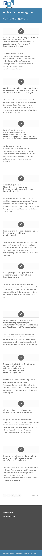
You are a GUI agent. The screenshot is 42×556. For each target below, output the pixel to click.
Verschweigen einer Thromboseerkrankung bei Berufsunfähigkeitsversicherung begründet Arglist (18, 188)
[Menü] (36, 4)
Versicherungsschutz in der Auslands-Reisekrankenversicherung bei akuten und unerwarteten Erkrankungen (20, 90)
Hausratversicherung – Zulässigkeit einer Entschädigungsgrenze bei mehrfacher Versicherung (19, 458)
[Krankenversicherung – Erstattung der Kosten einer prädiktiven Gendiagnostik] (21, 224)
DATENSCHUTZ (9, 516)
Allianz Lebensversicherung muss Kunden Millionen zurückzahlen (18, 411)
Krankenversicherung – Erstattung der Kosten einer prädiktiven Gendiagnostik (21, 233)
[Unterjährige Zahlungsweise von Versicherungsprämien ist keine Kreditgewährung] (21, 266)
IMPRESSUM (8, 512)
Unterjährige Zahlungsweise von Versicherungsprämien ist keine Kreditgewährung (18, 275)
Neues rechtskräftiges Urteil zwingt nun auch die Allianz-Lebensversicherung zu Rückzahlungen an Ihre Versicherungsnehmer (19, 368)
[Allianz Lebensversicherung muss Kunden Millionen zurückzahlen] (21, 403)
